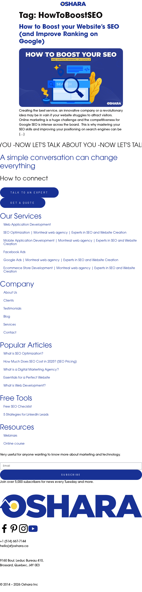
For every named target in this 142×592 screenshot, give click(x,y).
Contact (9, 332)
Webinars (10, 435)
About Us (10, 292)
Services (9, 324)
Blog (6, 316)
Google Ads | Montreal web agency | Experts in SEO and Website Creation (60, 260)
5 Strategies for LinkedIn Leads (25, 414)
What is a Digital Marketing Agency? (31, 369)
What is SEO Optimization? (23, 353)
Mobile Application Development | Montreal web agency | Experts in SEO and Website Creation (70, 242)
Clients (8, 300)
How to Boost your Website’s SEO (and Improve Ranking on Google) (69, 34)
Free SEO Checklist (17, 406)
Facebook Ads (14, 252)
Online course (14, 443)
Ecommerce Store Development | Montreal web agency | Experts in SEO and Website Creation (69, 270)
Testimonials (12, 308)
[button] (137, 5)
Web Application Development (27, 224)
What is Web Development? (24, 385)
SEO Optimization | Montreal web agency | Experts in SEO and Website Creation (64, 232)
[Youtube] (33, 528)
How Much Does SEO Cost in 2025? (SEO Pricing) (40, 361)
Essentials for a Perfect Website (26, 377)
